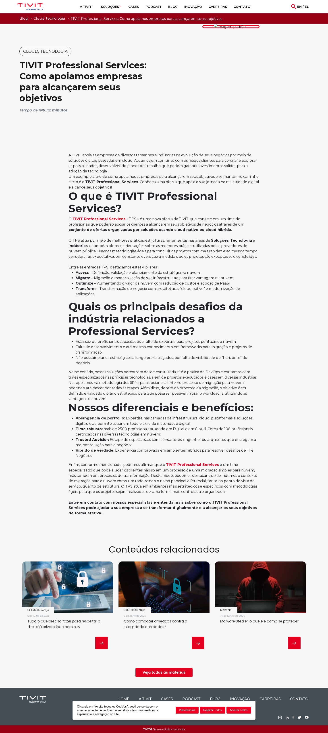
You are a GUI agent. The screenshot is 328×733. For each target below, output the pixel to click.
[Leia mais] (101, 643)
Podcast (191, 699)
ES (307, 7)
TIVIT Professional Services (99, 219)
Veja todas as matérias (164, 672)
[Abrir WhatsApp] (317, 722)
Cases (167, 699)
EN (299, 7)
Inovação (240, 699)
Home (123, 699)
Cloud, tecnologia (49, 18)
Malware (226, 610)
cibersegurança (38, 610)
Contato (299, 699)
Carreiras (270, 699)
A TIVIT (145, 699)
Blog (23, 18)
